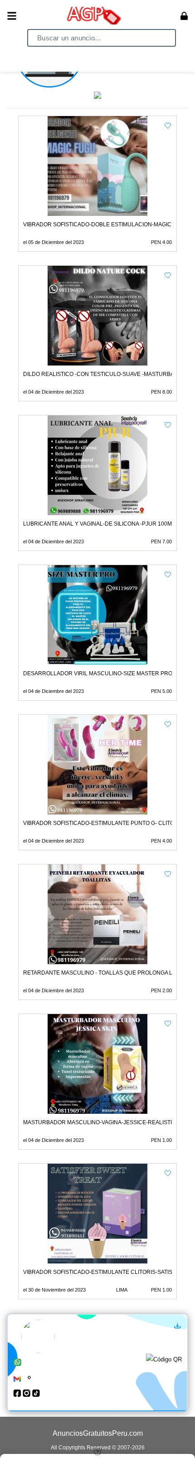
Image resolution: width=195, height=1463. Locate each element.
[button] (167, 126)
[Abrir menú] (12, 16)
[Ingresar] (184, 16)
